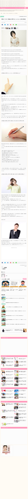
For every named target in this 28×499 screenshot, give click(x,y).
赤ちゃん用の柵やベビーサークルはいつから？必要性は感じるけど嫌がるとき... (9, 362)
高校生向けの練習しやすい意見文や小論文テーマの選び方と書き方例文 (22, 371)
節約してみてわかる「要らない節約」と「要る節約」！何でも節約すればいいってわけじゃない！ (16, 311)
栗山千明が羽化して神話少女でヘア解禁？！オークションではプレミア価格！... (22, 421)
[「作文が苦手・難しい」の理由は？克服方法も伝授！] (23, 283)
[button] (25, 7)
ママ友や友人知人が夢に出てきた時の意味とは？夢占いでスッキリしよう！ (9, 378)
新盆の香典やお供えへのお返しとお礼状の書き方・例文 (22, 378)
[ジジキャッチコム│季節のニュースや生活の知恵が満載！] (3, 7)
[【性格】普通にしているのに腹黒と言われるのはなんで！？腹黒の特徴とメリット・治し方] (5, 283)
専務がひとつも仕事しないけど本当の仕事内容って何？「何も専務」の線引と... (22, 381)
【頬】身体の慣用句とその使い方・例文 (22, 374)
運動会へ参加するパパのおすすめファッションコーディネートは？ (22, 358)
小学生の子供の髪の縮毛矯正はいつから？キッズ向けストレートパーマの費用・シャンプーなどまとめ (16, 320)
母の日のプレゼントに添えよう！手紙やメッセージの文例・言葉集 (9, 390)
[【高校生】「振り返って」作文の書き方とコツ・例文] (14, 283)
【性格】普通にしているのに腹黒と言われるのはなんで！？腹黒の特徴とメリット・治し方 (5, 290)
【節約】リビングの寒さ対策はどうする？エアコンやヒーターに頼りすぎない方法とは (15, 298)
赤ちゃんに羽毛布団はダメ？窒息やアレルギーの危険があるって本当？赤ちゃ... (22, 362)
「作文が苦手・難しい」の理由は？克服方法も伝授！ (22, 290)
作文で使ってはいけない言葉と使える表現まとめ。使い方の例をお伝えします (9, 381)
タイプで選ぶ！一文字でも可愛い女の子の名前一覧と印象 (22, 365)
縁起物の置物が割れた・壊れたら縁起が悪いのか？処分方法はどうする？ (9, 371)
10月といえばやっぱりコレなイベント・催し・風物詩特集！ (22, 394)
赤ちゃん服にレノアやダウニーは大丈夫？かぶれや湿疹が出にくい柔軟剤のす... (9, 359)
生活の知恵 (2, 16)
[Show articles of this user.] (3, 275)
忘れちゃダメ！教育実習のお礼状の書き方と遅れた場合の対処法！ (9, 397)
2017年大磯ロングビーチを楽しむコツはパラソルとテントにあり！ (9, 394)
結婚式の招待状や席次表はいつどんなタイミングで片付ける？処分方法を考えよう (14, 315)
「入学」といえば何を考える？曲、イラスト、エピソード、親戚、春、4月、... (22, 391)
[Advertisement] (7, 253)
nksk (2, 22)
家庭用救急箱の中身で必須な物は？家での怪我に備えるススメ (12, 302)
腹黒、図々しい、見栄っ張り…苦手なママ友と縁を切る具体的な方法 (9, 365)
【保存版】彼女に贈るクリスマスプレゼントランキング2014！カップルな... (22, 397)
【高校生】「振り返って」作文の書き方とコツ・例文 (14, 290)
